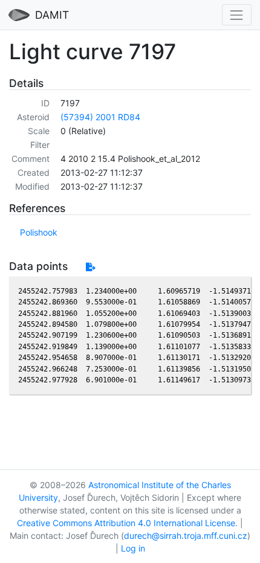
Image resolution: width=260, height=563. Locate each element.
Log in (133, 548)
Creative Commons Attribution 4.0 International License (126, 523)
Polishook (38, 232)
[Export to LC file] (90, 267)
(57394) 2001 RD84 (100, 117)
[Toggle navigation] (237, 14)
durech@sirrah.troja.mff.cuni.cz (185, 535)
